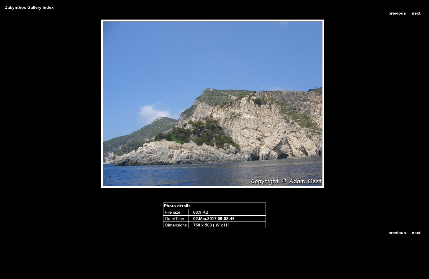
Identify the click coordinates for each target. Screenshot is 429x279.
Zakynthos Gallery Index (29, 7)
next (416, 13)
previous (397, 13)
